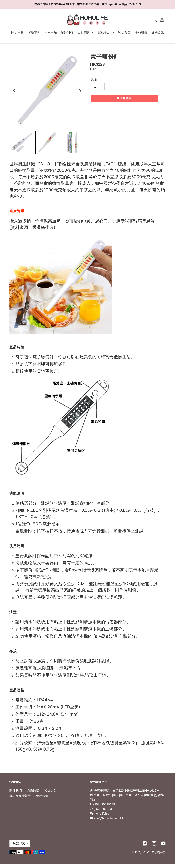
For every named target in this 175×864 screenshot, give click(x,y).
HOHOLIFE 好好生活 (154, 852)
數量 (94, 79)
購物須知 (33, 790)
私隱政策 (50, 790)
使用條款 (42, 796)
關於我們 (15, 790)
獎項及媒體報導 (20, 796)
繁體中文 (19, 843)
